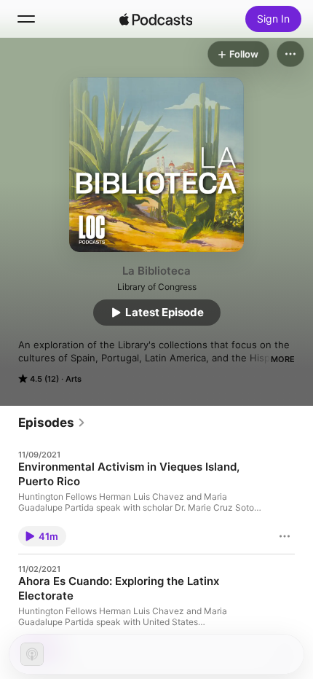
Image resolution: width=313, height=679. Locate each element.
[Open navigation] (26, 19)
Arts (74, 379)
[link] (52, 423)
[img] (155, 19)
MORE (283, 359)
